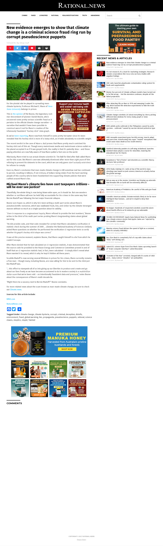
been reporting (21, 136)
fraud (21, 317)
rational (55, 15)
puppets (73, 317)
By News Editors (120, 192)
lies (40, 317)
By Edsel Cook (119, 185)
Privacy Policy (81, 540)
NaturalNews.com (14, 304)
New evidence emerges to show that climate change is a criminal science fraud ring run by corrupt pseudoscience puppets (131, 64)
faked (33, 15)
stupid (24, 320)
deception (70, 314)
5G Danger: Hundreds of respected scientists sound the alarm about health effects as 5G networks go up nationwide (129, 209)
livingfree (43, 15)
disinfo (79, 314)
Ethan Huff (24, 43)
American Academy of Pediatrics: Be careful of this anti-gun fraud (131, 189)
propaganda (48, 317)
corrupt (53, 314)
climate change (27, 314)
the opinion (18, 114)
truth (84, 15)
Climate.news (15, 289)
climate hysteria (42, 314)
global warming (31, 317)
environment (12, 317)
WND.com (11, 299)
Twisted (31, 320)
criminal (61, 314)
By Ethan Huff (119, 67)
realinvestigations (70, 15)
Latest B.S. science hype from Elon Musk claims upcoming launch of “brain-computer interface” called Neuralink (131, 248)
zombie (24, 15)
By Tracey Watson (120, 99)
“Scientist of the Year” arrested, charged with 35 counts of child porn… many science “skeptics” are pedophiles (130, 257)
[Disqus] (49, 436)
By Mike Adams (119, 88)
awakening (95, 15)
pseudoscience (61, 317)
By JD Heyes (118, 176)
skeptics (17, 320)
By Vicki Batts (119, 78)
